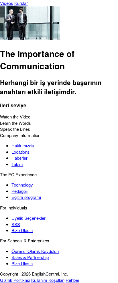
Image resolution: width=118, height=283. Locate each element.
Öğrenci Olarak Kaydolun (35, 251)
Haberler (19, 158)
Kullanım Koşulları (47, 280)
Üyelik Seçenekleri (28, 218)
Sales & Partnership (30, 257)
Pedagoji (19, 191)
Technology (22, 185)
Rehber (72, 280)
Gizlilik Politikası (15, 280)
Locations (20, 152)
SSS (15, 224)
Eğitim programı (26, 197)
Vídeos (6, 3)
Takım (17, 164)
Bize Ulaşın (22, 230)
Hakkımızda (22, 146)
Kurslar (21, 3)
